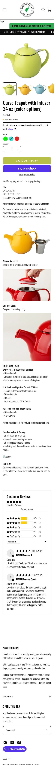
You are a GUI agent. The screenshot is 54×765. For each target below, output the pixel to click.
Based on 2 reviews (14, 505)
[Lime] (5, 139)
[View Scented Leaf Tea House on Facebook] (19, 742)
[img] (23, 551)
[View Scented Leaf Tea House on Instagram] (5, 742)
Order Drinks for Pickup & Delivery (31, 26)
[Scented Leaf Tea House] (27, 9)
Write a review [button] (27, 509)
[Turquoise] (11, 139)
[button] (43, 10)
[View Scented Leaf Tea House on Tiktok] (12, 742)
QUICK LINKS (8, 696)
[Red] (17, 139)
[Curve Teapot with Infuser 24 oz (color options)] (9, 89)
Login (2, 21)
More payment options (27, 174)
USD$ (5, 758)
